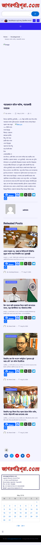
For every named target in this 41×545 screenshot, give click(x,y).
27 (26, 516)
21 (31, 513)
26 (20, 516)
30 (4, 520)
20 (26, 513)
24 (10, 516)
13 (26, 509)
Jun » (23, 526)
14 (31, 509)
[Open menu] (20, 26)
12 (20, 509)
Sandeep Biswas (14, 272)
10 (10, 509)
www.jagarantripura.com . (14, 538)
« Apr (18, 526)
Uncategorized (15, 37)
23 (4, 516)
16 (4, 513)
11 (15, 509)
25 (15, 516)
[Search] (35, 13)
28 (31, 516)
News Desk (12, 326)
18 (15, 513)
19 (20, 513)
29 (37, 516)
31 (10, 520)
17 (10, 513)
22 (37, 513)
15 (37, 509)
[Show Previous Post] (34, 20)
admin (9, 113)
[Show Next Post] (38, 20)
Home (5, 37)
